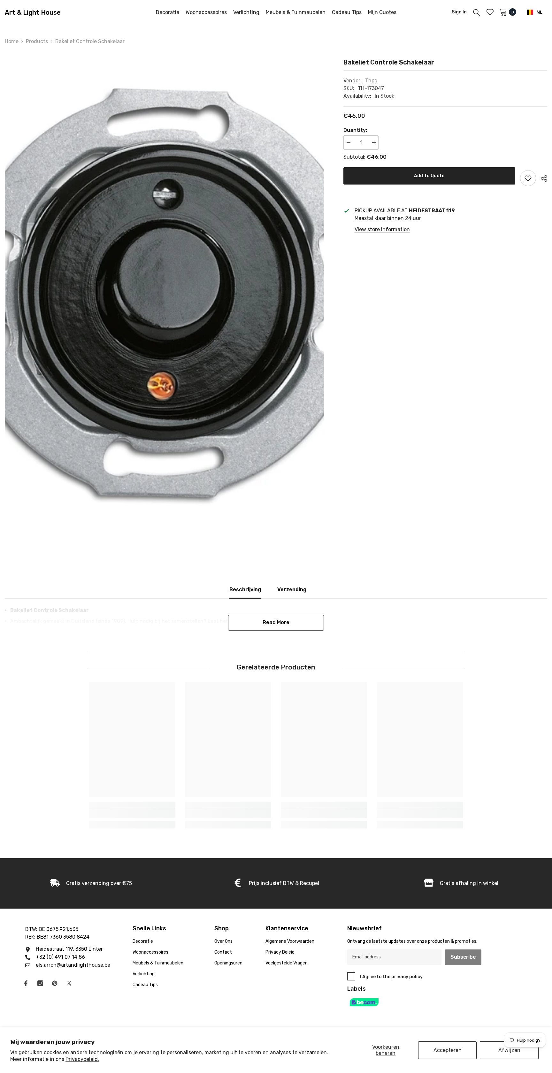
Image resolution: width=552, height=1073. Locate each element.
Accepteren (447, 1050)
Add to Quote (429, 175)
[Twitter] (69, 983)
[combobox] (534, 12)
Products (37, 41)
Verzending (292, 589)
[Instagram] (40, 983)
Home (12, 41)
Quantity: (355, 130)
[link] (132, 813)
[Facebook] (26, 983)
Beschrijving (245, 589)
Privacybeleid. (82, 1059)
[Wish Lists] (490, 12)
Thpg (371, 81)
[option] (164, 293)
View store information (382, 229)
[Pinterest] (54, 983)
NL (539, 12)
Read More (276, 622)
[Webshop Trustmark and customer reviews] (421, 1002)
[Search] (476, 12)
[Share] (541, 178)
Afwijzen (509, 1050)
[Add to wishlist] (528, 178)
